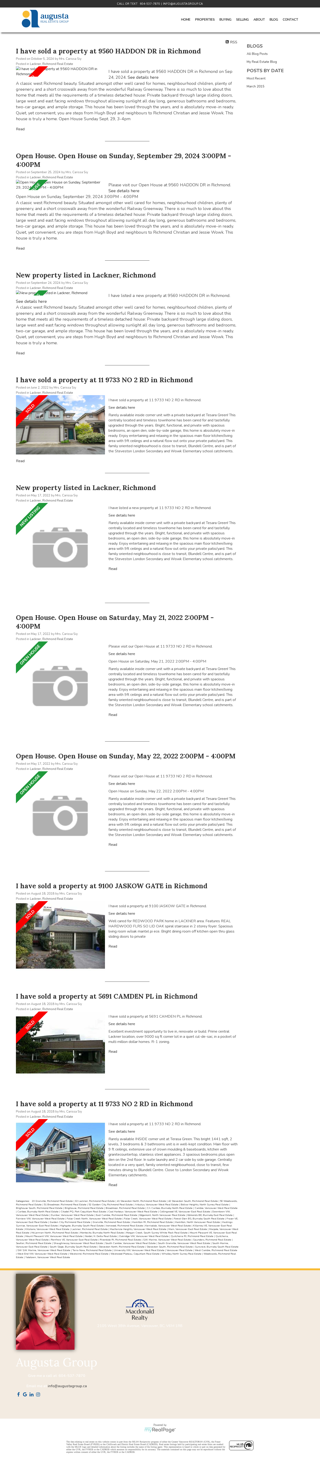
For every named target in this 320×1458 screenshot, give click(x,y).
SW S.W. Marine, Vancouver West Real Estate (44, 1250)
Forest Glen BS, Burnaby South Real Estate (199, 1218)
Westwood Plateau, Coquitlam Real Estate (135, 1254)
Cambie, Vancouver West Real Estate (216, 1208)
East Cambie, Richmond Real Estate (117, 1215)
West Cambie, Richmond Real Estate (216, 1250)
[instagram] (39, 1395)
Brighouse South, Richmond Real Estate (39, 1208)
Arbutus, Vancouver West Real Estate (157, 1204)
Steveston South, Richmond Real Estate (170, 1246)
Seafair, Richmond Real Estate (34, 1243)
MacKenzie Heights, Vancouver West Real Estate (138, 1229)
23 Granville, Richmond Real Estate (53, 1201)
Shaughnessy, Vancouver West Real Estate (78, 1243)
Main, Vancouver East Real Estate (188, 1229)
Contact (290, 19)
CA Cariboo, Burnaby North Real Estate (170, 1208)
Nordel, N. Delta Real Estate (101, 1236)
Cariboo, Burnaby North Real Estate (38, 1211)
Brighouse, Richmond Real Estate (84, 1208)
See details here (143, 77)
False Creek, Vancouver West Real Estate (148, 1218)
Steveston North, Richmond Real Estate (122, 1246)
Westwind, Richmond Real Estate (89, 1254)
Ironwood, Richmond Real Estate (125, 1225)
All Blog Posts (257, 54)
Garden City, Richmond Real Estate (70, 1222)
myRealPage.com (160, 1430)
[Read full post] (60, 71)
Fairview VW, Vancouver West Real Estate (40, 1218)
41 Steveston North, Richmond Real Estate (142, 1201)
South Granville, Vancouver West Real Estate (184, 1243)
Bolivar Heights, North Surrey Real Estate (205, 1204)
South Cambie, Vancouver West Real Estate (130, 1243)
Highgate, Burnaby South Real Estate (82, 1225)
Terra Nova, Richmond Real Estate (92, 1250)
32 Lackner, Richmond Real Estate (95, 1201)
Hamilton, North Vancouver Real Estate (198, 1222)
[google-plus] (25, 1395)
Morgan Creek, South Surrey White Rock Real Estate (157, 1232)
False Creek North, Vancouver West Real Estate (95, 1218)
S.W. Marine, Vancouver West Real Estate (167, 1239)
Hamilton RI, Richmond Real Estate (153, 1222)
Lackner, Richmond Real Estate (51, 64)
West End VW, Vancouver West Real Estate (42, 1254)
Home (185, 19)
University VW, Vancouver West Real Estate (139, 1250)
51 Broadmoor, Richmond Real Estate (65, 1204)
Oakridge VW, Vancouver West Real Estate (144, 1236)
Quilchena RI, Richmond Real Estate (192, 1236)
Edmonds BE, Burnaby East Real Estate (210, 1215)
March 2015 (255, 86)
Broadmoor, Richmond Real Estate (125, 1208)
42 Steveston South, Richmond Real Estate (193, 1201)
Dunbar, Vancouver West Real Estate (72, 1215)
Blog (274, 19)
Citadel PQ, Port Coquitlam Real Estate (84, 1211)
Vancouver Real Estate (180, 1250)
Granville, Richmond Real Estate (112, 1222)
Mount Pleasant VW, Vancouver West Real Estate (54, 1236)
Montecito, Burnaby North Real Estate (102, 1232)
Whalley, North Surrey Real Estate (182, 1254)
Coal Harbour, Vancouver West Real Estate (133, 1211)
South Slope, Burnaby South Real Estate (73, 1246)
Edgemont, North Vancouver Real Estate (162, 1215)
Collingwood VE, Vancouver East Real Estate (185, 1211)
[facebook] (19, 1395)
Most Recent (256, 78)
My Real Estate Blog (262, 62)
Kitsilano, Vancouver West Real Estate (47, 1229)
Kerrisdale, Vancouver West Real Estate (168, 1225)
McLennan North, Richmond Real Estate (55, 1232)
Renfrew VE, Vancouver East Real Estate (74, 1239)
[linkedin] (32, 1395)
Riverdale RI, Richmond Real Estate (121, 1239)
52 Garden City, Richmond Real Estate (111, 1204)
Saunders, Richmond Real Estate (212, 1239)
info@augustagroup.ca (67, 1386)
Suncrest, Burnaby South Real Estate (216, 1246)
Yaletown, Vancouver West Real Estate (47, 1257)
